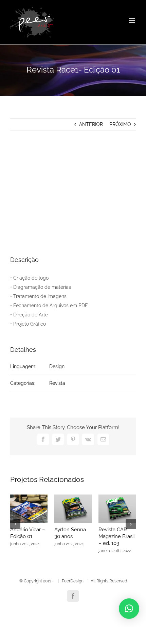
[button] (129, 608)
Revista (57, 383)
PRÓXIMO (120, 124)
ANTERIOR (91, 124)
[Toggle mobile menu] (132, 20)
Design (57, 366)
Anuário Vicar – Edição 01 (27, 533)
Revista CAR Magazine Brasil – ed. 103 (116, 536)
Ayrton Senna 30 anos (70, 533)
